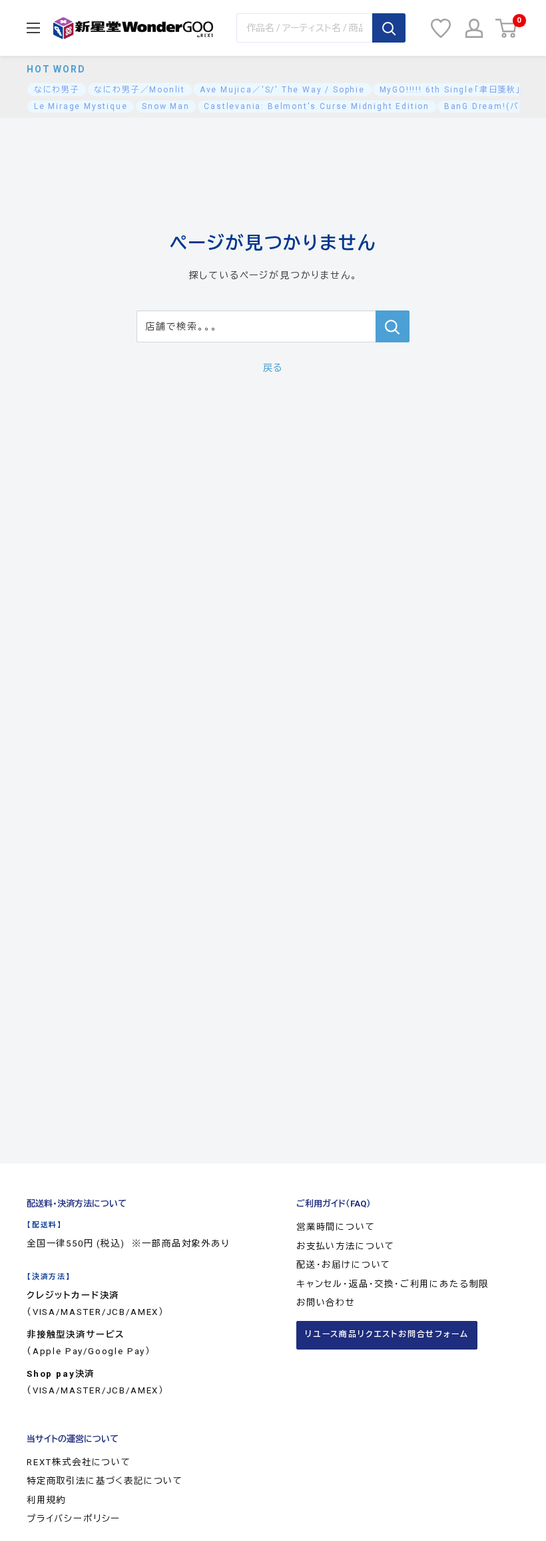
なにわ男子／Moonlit (139, 89)
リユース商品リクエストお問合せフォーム (387, 1334)
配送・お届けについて (343, 1265)
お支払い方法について (345, 1246)
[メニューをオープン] (33, 28)
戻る (273, 367)
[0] (507, 28)
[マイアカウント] (474, 28)
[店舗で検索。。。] (393, 326)
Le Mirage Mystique (81, 106)
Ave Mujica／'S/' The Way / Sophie (282, 89)
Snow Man (166, 106)
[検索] (389, 28)
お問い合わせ (326, 1303)
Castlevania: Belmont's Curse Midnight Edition (316, 106)
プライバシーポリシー (74, 1519)
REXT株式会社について (79, 1462)
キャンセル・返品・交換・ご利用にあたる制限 (392, 1284)
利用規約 (46, 1500)
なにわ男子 (57, 89)
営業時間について (336, 1227)
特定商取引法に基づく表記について (105, 1481)
